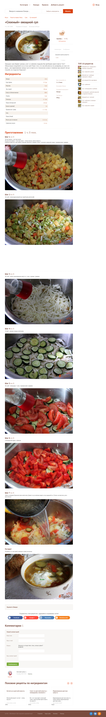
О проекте (40, 713)
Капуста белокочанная (12, 92)
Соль (7, 113)
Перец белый (9, 116)
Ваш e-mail (10, 640)
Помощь (62, 713)
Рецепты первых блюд (16, 17)
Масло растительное (11, 120)
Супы (26, 17)
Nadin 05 (10, 677)
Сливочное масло (10, 123)
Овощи (8, 79)
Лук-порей (9, 89)
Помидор (8, 99)
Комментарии (58, 49)
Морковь (8, 85)
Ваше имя (9, 635)
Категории (24, 5)
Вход (97, 5)
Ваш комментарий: (12, 656)
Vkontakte (48, 617)
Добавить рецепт (57, 5)
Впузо (6, 17)
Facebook (16, 617)
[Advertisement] (39, 258)
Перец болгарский (11, 102)
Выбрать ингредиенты (52, 11)
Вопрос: (9, 645)
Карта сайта (48, 713)
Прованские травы (11, 109)
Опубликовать (12, 664)
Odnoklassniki (63, 617)
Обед (58, 97)
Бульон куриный (10, 106)
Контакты (55, 713)
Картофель (9, 82)
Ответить (30, 674)
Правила (45, 5)
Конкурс (36, 5)
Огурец (8, 96)
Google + (32, 617)
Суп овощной (33, 17)
